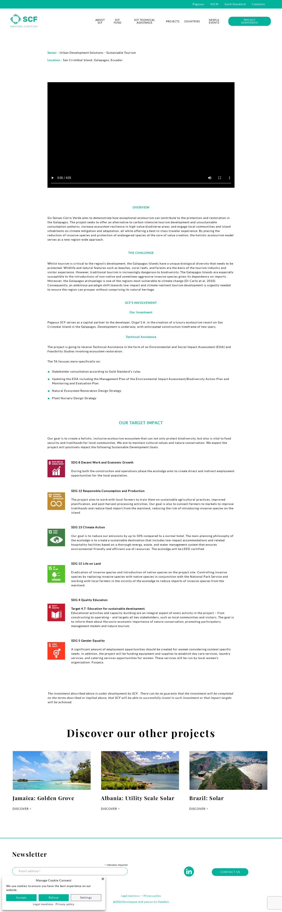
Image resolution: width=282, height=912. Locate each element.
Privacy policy (152, 895)
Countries (192, 21)
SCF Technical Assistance (144, 21)
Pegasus (198, 4)
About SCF (100, 21)
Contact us (230, 872)
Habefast (163, 901)
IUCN (214, 4)
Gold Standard (235, 4)
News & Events (214, 21)
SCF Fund (117, 21)
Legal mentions (130, 895)
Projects (172, 21)
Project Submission (249, 21)
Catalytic (258, 4)
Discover (22, 808)
